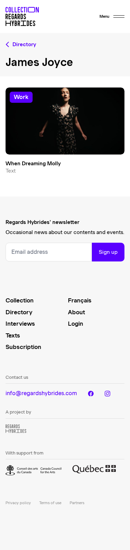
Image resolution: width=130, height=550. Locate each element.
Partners (77, 502)
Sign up (108, 252)
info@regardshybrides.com (41, 393)
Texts (13, 335)
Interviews (20, 323)
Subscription (23, 346)
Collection (20, 300)
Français (80, 300)
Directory (19, 312)
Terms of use (50, 502)
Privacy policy (18, 502)
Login (75, 323)
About (76, 312)
